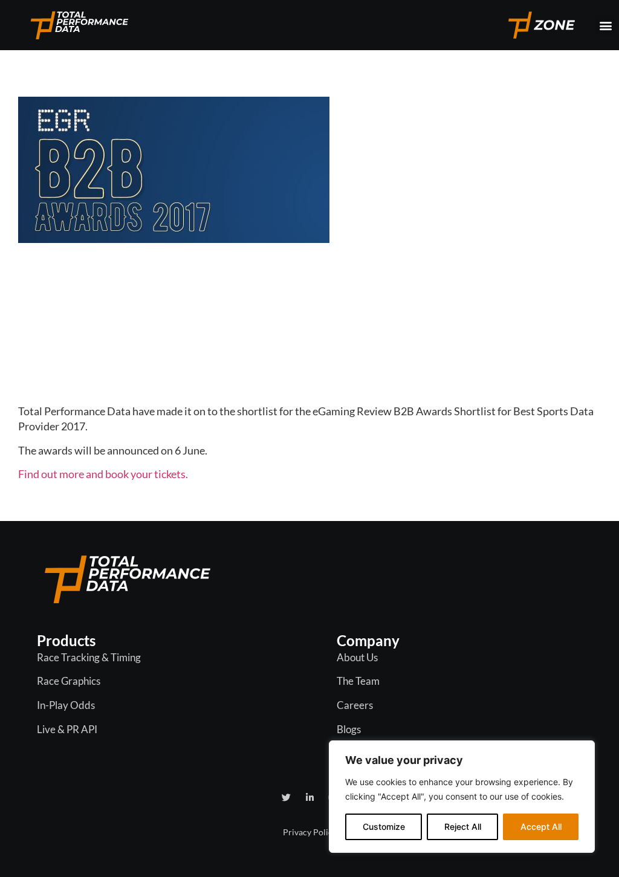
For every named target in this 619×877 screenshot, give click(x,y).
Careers (355, 705)
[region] (462, 796)
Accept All (541, 826)
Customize (384, 826)
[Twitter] (286, 797)
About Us (357, 657)
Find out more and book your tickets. (103, 474)
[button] (606, 25)
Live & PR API (67, 729)
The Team (358, 681)
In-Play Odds (66, 705)
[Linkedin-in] (309, 797)
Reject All (462, 826)
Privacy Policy (310, 832)
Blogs (349, 729)
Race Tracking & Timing (89, 657)
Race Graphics (68, 681)
